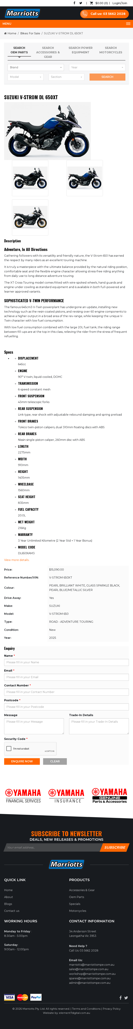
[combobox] (36, 67)
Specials (74, 904)
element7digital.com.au (74, 1013)
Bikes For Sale (30, 33)
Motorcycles (77, 910)
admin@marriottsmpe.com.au (89, 982)
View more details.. (17, 560)
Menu (7, 23)
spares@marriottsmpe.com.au (90, 978)
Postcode (11, 700)
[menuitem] (34, 890)
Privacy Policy (112, 1008)
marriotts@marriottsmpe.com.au (91, 964)
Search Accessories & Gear (48, 52)
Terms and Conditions (86, 1008)
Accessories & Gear (82, 890)
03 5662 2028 (89, 950)
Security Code (14, 739)
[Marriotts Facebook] (120, 997)
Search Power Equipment (80, 50)
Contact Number (16, 685)
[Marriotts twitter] (126, 997)
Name (8, 655)
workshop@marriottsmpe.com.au (92, 973)
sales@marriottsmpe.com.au (88, 969)
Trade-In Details (81, 715)
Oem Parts (76, 897)
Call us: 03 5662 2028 (108, 14)
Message (10, 715)
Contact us (11, 910)
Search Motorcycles (110, 50)
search (107, 77)
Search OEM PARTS (19, 50)
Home (11, 33)
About (8, 897)
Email (8, 670)
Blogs (8, 904)
